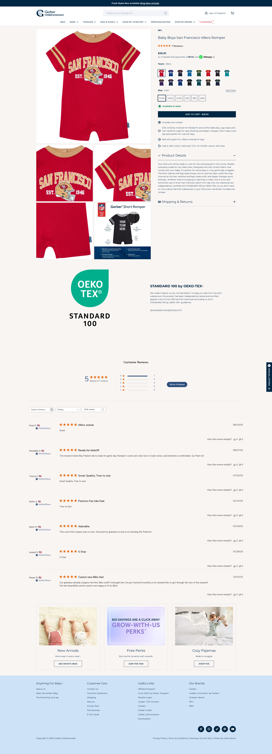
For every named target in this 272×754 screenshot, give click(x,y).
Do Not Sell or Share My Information (218, 738)
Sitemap (194, 738)
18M (194, 98)
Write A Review (177, 384)
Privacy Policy (160, 738)
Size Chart (231, 90)
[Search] (165, 13)
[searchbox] (39, 409)
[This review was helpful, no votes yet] (235, 439)
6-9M (179, 98)
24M (202, 98)
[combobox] (136, 13)
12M (187, 98)
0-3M (161, 98)
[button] (269, 377)
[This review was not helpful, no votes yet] (240, 439)
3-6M (170, 98)
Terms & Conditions (178, 738)
